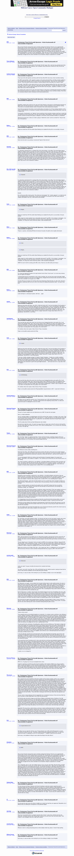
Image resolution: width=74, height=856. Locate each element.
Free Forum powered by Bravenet (37, 850)
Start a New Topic (11, 37)
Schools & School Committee (41, 28)
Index (17, 28)
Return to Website (11, 28)
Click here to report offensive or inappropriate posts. (37, 14)
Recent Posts (10, 29)
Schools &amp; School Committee (17, 34)
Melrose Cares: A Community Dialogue (26, 28)
